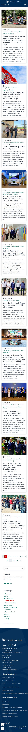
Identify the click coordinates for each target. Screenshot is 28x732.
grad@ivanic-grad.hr (11, 669)
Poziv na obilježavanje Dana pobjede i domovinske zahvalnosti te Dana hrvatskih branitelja (13, 95)
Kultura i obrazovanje (8, 34)
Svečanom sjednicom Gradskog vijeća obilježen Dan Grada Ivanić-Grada (12, 413)
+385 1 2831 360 (6, 668)
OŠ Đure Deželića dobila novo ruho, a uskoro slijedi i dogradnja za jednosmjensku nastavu (14, 254)
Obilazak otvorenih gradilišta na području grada (14, 147)
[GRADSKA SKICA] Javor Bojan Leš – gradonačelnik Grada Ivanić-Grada (13, 199)
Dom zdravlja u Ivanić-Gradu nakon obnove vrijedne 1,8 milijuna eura (14, 305)
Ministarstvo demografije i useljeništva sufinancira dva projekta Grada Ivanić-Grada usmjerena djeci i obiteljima (14, 358)
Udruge (5, 409)
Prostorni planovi (10, 612)
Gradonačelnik (7, 32)
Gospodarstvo (6, 142)
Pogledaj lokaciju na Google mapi (13, 652)
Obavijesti (11, 90)
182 (14, 560)
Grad (4, 88)
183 (17, 560)
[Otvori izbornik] (25, 5)
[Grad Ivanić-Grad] (12, 640)
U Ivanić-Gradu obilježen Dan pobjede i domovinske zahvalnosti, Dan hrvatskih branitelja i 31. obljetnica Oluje (14, 40)
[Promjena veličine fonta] (2, 728)
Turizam (16, 194)
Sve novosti (8, 594)
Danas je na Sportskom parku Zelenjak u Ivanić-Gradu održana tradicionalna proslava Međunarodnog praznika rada (14, 525)
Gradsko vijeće (9, 605)
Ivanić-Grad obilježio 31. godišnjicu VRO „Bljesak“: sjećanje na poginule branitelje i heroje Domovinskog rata (12, 467)
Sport (11, 144)
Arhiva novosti (9, 623)
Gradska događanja (16, 32)
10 (7, 560)
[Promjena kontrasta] (2, 724)
